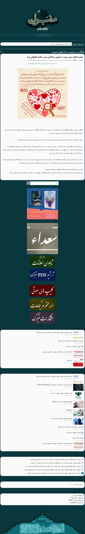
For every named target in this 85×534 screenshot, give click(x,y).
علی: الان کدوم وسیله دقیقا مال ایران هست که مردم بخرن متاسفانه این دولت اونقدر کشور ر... (53, 473)
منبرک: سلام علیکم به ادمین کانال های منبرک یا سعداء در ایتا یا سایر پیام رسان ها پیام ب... (54, 459)
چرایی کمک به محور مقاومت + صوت (60, 44)
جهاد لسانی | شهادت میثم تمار (75, 346)
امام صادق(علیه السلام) (68, 60)
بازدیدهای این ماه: (78, 500)
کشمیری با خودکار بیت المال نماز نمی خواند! (71, 341)
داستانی (64, 60)
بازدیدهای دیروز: (79, 498)
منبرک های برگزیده (44, 60)
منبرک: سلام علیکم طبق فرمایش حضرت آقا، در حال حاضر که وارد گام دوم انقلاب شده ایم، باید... (52, 466)
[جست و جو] (28, 183)
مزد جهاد (69, 360)
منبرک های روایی (38, 60)
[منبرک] (42, 19)
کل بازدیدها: (80, 502)
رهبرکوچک (69, 410)
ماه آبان (57, 60)
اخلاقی (73, 60)
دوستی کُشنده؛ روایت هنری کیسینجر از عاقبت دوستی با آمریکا (54, 332)
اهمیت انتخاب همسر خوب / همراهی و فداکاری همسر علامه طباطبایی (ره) (55, 57)
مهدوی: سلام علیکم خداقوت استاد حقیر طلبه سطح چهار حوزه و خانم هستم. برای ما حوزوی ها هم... (51, 469)
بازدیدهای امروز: (79, 495)
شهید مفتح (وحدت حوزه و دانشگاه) (62, 401)
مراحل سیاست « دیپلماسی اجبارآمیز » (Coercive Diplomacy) (54, 384)
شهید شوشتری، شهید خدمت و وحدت (61, 418)
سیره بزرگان (60, 60)
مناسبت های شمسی (53, 60)
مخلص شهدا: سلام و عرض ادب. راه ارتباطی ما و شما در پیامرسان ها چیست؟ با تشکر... (55, 463)
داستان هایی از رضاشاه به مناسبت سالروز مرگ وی (57, 352)
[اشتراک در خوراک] (1, 52)
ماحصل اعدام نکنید (78, 438)
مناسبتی (48, 60)
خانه (83, 47)
